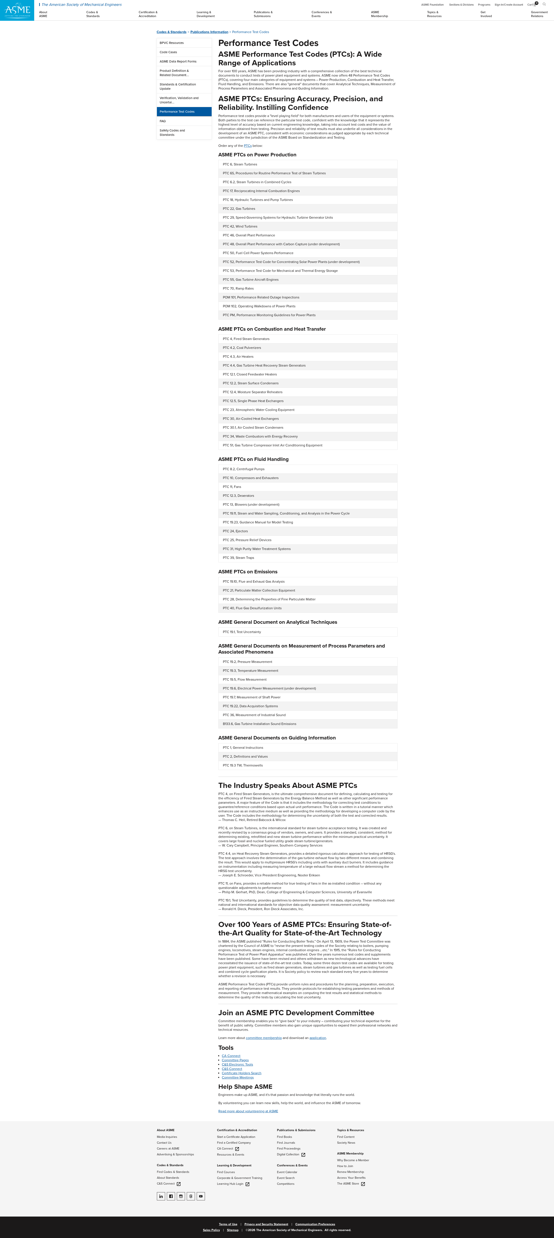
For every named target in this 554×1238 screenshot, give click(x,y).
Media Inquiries (167, 1137)
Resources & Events (230, 1154)
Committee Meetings (238, 1077)
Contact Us (164, 1143)
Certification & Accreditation (237, 1130)
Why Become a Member (353, 1160)
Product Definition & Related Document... (174, 73)
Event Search (286, 1178)
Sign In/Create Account (509, 4)
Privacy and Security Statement (266, 1224)
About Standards (168, 1178)
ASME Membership (350, 1153)
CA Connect (231, 1056)
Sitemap (232, 1230)
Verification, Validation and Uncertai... (179, 100)
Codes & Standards (172, 32)
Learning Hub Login (230, 1184)
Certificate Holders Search (241, 1073)
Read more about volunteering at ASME (248, 1111)
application (317, 1038)
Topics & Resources (350, 1130)
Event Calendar (287, 1172)
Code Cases (168, 52)
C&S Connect (232, 1069)
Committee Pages (235, 1060)
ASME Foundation (432, 4)
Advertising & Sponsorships (175, 1154)
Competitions (286, 1184)
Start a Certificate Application (236, 1137)
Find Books (284, 1137)
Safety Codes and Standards (172, 132)
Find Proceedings (289, 1148)
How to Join (345, 1166)
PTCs (248, 146)
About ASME (165, 1130)
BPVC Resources (172, 43)
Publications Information (209, 32)
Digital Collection (288, 1154)
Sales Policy (211, 1230)
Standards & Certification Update (178, 86)
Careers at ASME (168, 1148)
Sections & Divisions (461, 4)
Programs (484, 4)
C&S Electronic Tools (237, 1064)
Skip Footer (8, 1123)
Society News (346, 1143)
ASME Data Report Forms (178, 61)
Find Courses (226, 1172)
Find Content (345, 1137)
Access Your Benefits (351, 1178)
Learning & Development (234, 1165)
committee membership (264, 1038)
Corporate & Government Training (239, 1178)
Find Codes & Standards (173, 1172)
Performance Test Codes (177, 112)
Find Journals (286, 1143)
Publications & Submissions (296, 1130)
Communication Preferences (315, 1224)
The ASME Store (348, 1183)
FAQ (163, 121)
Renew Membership (350, 1172)
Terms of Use (228, 1224)
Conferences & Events (292, 1165)
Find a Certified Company (234, 1143)
